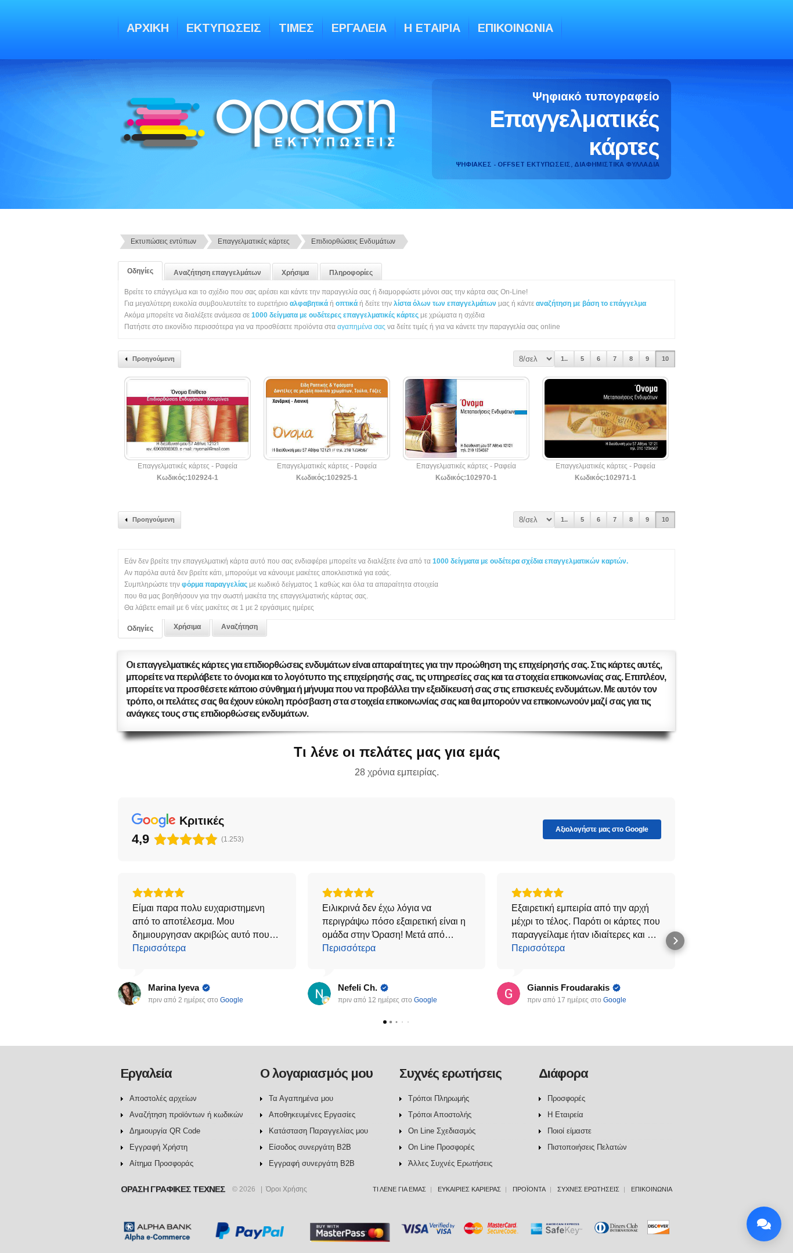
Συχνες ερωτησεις (588, 1189)
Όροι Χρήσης (286, 1189)
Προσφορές (566, 1098)
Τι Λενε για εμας (399, 1189)
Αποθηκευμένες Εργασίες (312, 1114)
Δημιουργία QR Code (164, 1130)
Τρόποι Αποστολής (439, 1114)
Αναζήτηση (239, 627)
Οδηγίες (140, 271)
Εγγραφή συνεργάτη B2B (312, 1163)
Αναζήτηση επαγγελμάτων (217, 273)
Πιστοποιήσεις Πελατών (587, 1147)
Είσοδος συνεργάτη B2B (310, 1147)
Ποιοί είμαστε (569, 1130)
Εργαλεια (359, 27)
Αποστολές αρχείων (163, 1098)
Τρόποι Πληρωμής (438, 1098)
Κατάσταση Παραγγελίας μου (318, 1130)
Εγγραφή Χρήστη (158, 1147)
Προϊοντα (529, 1189)
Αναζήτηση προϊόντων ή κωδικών (186, 1114)
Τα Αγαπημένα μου (301, 1098)
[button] (118, 940)
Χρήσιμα (295, 273)
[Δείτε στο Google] (129, 993)
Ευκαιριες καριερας (469, 1189)
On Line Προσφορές (441, 1147)
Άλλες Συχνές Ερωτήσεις (450, 1163)
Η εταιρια (432, 27)
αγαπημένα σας (361, 327)
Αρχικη (148, 27)
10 (665, 358)
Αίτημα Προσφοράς (161, 1163)
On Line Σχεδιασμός (441, 1130)
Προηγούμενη (153, 358)
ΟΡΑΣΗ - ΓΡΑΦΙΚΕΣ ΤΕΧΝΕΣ (260, 135)
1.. (564, 358)
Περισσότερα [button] (159, 948)
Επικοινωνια (515, 27)
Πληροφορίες (351, 273)
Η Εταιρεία (565, 1114)
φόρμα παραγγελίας (215, 584)
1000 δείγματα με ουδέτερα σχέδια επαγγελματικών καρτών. (530, 561)
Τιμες (296, 27)
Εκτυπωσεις (223, 27)
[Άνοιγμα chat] (764, 1224)
